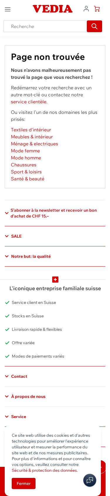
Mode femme (25, 151)
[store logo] (53, 9)
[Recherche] (94, 26)
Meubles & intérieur (32, 137)
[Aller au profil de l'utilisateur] (86, 8)
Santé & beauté (27, 179)
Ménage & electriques (34, 144)
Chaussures (23, 165)
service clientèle (28, 102)
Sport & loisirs (26, 172)
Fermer (24, 483)
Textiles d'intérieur (31, 130)
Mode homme (26, 158)
